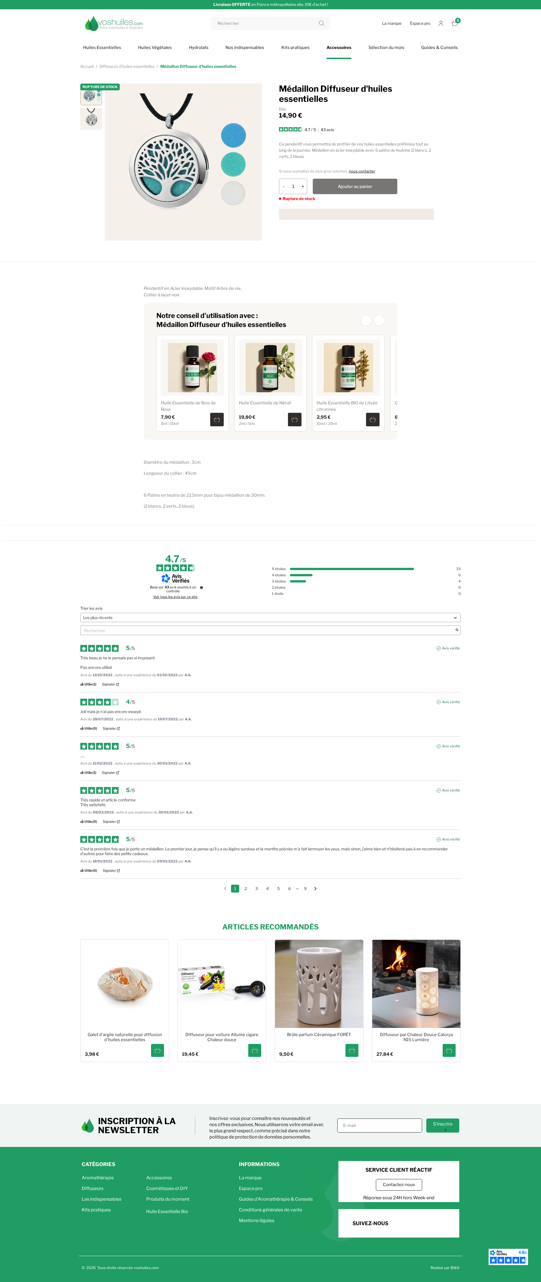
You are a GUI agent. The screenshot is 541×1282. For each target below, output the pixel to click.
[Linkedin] (433, 1222)
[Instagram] (417, 1222)
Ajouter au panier (355, 186)
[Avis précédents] (225, 888)
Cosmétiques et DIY (167, 1188)
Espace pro (420, 23)
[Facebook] (402, 1222)
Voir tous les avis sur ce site (175, 597)
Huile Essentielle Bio (167, 1211)
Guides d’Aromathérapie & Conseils (276, 1199)
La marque (392, 23)
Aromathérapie (98, 1177)
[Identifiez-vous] (441, 23)
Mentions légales (256, 1220)
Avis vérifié (451, 648)
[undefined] (201, 587)
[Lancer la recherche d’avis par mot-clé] (457, 630)
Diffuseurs (92, 1188)
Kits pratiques (96, 1209)
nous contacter (362, 171)
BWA (455, 1267)
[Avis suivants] (315, 889)
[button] (366, 320)
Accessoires (159, 1177)
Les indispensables (101, 1199)
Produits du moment (167, 1199)
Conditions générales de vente (270, 1209)
